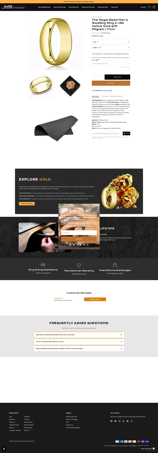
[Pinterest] (84, 245)
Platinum (12, 422)
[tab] (96, 96)
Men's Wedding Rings (44, 7)
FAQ (67, 422)
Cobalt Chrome (14, 425)
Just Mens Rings (97, 17)
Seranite (12, 428)
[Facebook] (70, 245)
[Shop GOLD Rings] (79, 191)
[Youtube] (74, 245)
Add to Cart (117, 77)
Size (94, 42)
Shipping (125, 446)
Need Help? (114, 7)
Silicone (26, 430)
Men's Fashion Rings (60, 7)
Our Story (107, 446)
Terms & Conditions (143, 446)
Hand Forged (28, 428)
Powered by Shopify (28, 441)
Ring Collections (74, 7)
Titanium (27, 419)
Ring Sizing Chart (103, 7)
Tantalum (27, 417)
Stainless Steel (28, 425)
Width (95, 47)
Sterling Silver (28, 422)
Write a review (95, 299)
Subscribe (79, 239)
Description (95, 96)
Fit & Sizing (104, 96)
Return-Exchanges (72, 419)
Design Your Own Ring (88, 7)
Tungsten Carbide (15, 430)
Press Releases (133, 446)
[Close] (97, 206)
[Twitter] (88, 245)
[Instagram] (77, 245)
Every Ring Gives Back (73, 428)
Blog (120, 446)
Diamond (12, 419)
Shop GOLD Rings (27, 203)
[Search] (149, 7)
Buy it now (111, 83)
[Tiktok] (81, 245)
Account (143, 7)
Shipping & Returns (116, 96)
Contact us (69, 425)
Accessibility (114, 446)
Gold (10, 417)
